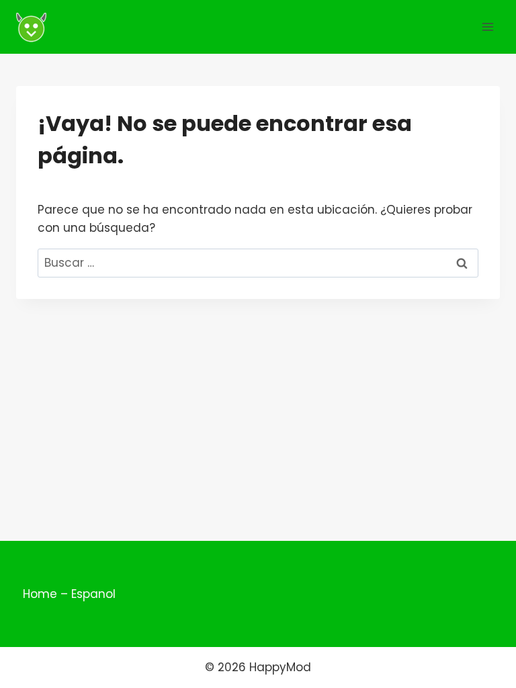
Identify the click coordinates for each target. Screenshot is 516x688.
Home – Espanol (69, 594)
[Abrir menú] (487, 26)
